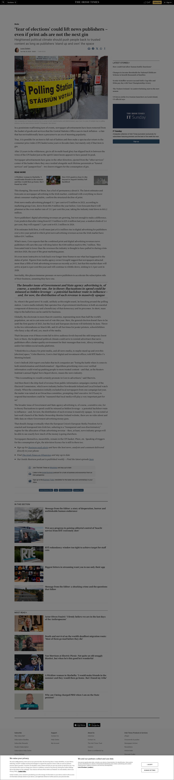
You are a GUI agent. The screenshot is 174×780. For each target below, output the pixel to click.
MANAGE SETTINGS (149, 770)
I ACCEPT (149, 764)
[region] (87, 767)
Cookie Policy (22, 771)
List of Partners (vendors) (85, 767)
